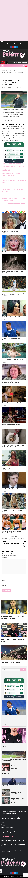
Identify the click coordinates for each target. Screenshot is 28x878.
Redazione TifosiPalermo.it (8, 87)
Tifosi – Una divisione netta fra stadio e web (13, 166)
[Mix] (18, 212)
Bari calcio (23, 538)
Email (4, 580)
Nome (4, 576)
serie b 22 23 (12, 539)
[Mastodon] (16, 212)
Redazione (9, 43)
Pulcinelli (4, 539)
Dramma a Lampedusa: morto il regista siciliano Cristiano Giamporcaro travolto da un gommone (17, 800)
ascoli (5, 538)
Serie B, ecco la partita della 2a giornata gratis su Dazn (12, 853)
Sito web (4, 585)
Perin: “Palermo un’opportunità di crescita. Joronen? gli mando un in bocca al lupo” (18, 767)
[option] (14, 710)
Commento (5, 557)
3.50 (8, 150)
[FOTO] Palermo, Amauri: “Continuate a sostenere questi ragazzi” (8, 544)
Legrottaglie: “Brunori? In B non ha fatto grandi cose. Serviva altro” (20, 544)
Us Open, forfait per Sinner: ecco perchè (10, 785)
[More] (23, 212)
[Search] (24, 66)
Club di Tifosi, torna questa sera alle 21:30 (12, 163)
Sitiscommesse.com (14, 695)
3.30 (8, 153)
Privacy (0, 871)
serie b (8, 539)
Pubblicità (15, 43)
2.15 (13, 150)
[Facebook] (3, 212)
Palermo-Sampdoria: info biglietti (10, 662)
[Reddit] (8, 212)
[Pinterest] (13, 212)
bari (14, 538)
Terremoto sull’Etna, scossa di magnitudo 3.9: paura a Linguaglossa (17, 792)
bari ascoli (18, 538)
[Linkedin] (11, 212)
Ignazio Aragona (12, 831)
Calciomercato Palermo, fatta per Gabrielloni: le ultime (14, 717)
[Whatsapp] (21, 212)
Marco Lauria (13, 832)
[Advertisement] (14, 27)
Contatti (19, 43)
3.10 (10, 150)
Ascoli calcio (10, 538)
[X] (6, 212)
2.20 (13, 153)
